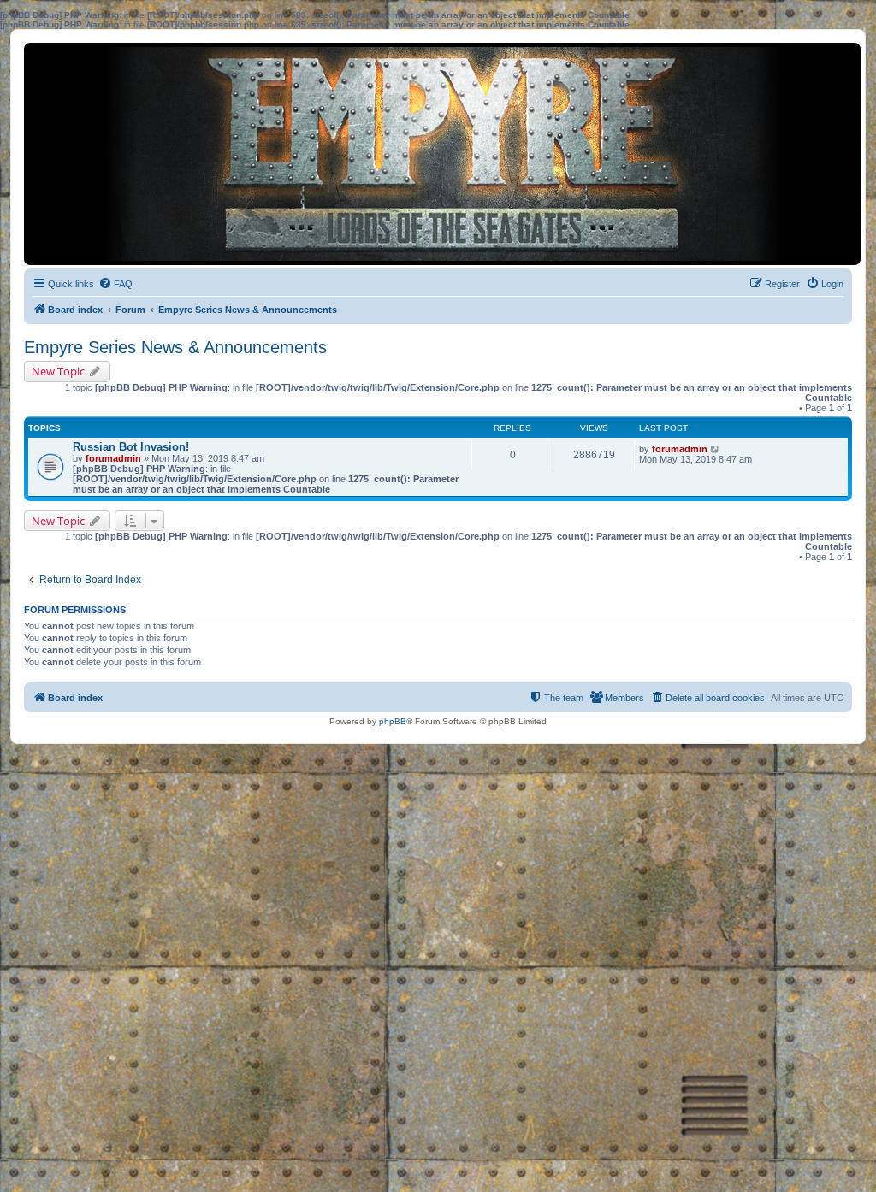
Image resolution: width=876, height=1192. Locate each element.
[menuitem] (115, 284)
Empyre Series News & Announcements (175, 347)
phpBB (392, 721)
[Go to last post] (715, 449)
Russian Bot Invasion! (131, 446)
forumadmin (113, 458)
